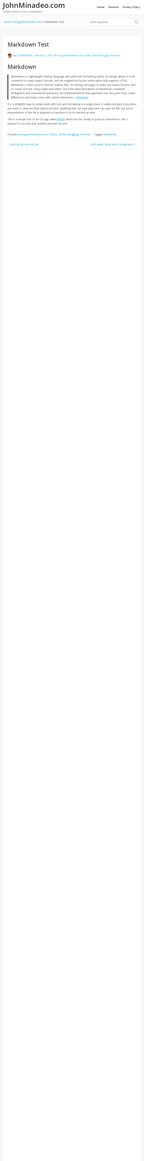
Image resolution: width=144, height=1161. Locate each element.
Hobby (87, 55)
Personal (115, 55)
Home (100, 7)
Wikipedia (82, 97)
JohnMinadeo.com (34, 5)
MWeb (61, 119)
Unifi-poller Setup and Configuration (112, 144)
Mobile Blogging (100, 55)
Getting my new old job (24, 144)
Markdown (110, 134)
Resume (113, 7)
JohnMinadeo (25, 55)
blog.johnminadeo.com (70, 55)
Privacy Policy (131, 7)
